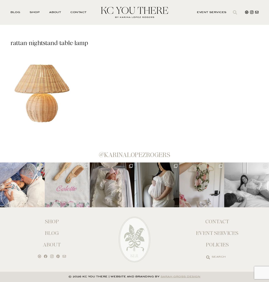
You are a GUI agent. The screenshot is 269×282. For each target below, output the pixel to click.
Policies (217, 244)
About (55, 12)
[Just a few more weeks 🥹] (246, 184)
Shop (35, 12)
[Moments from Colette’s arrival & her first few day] (22, 184)
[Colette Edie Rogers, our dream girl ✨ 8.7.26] (112, 184)
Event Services (212, 12)
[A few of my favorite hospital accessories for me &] (67, 184)
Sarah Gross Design (180, 277)
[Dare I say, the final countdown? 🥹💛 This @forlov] (156, 184)
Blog (15, 12)
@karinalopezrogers (134, 154)
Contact (78, 12)
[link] (208, 257)
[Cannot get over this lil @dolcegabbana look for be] (201, 184)
